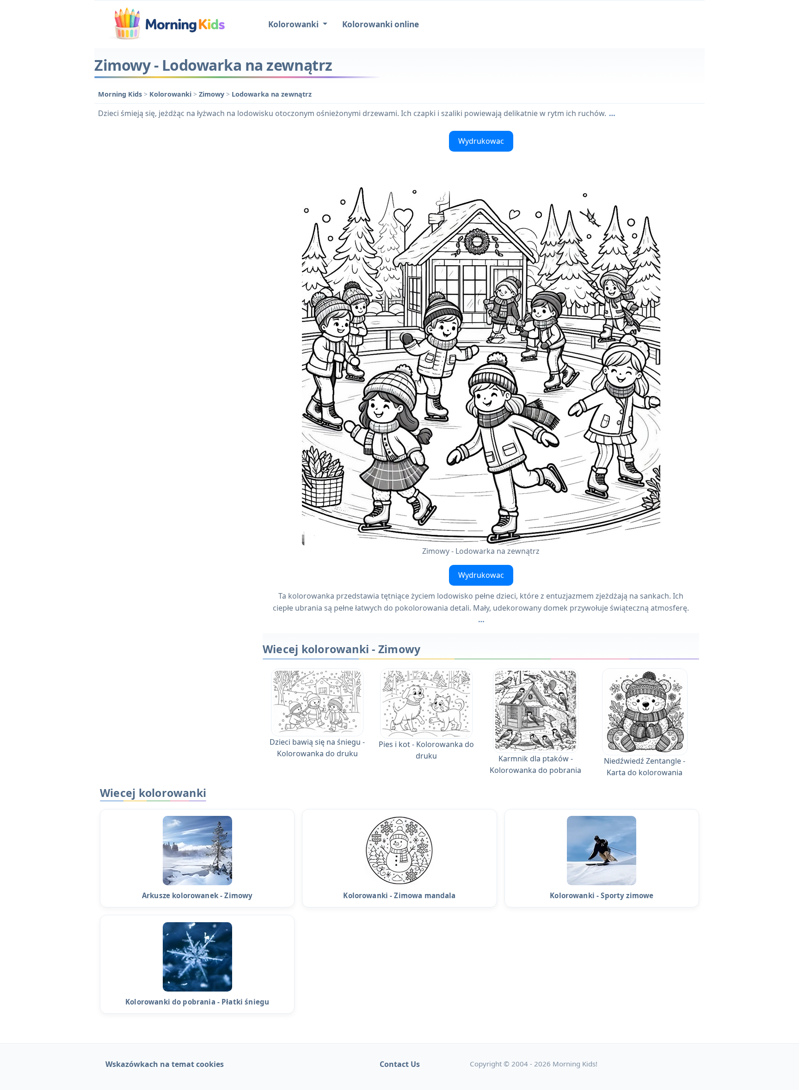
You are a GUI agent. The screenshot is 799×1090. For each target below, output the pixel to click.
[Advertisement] (173, 265)
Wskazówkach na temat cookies (164, 1064)
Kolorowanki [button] (294, 24)
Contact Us (400, 1064)
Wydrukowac (481, 141)
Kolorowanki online (380, 24)
